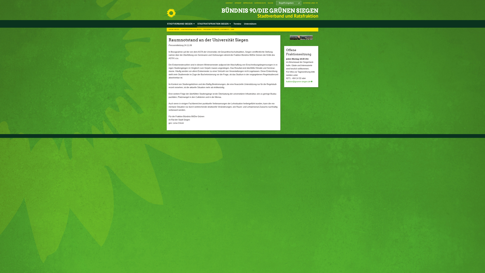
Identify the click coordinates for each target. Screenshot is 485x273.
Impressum (247, 3)
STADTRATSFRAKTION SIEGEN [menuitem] (213, 24)
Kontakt (229, 3)
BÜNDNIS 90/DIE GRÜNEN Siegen (269, 10)
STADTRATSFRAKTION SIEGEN (191, 29)
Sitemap (238, 3)
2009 (232, 29)
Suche (270, 3)
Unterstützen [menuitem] (250, 24)
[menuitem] (229, 3)
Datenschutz (260, 3)
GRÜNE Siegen (174, 29)
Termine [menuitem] (237, 24)
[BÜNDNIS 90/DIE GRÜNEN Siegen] (171, 13)
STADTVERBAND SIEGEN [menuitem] (179, 24)
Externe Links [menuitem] (309, 3)
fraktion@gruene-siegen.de (298, 82)
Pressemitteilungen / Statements (216, 29)
